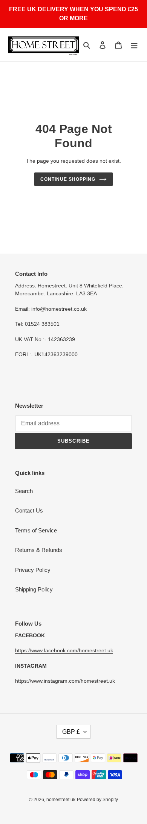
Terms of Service (36, 530)
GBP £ (71, 732)
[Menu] (134, 45)
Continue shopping (67, 179)
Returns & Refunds (38, 550)
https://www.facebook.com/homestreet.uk (64, 650)
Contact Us (29, 510)
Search (24, 491)
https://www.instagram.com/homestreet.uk (65, 681)
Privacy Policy (33, 570)
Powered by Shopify (97, 799)
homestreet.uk (60, 799)
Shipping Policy (34, 589)
